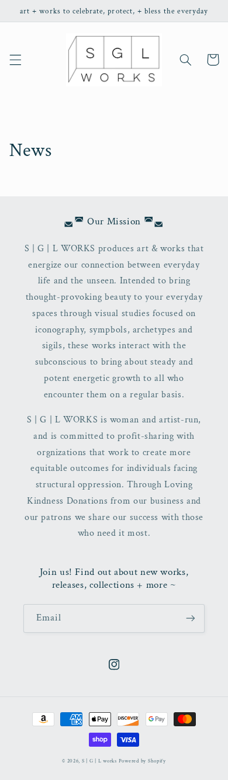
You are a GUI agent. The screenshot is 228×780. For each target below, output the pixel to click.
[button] (15, 59)
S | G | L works (99, 761)
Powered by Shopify (142, 761)
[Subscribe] (190, 618)
